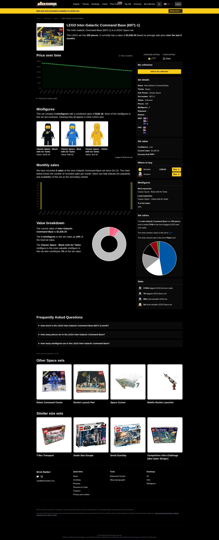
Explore (76, 4)
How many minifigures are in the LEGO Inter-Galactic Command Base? (75, 343)
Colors (104, 4)
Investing (77, 480)
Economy (137, 4)
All (148, 476)
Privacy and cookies (81, 494)
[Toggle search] (159, 4)
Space (56, 18)
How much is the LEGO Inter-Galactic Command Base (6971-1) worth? (75, 326)
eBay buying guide (117, 480)
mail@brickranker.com (45, 481)
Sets (148, 480)
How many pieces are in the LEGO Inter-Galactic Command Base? (73, 334)
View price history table (47, 98)
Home (38, 18)
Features (76, 491)
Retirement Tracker (117, 476)
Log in (178, 4)
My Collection (149, 4)
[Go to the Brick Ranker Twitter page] (37, 476)
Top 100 (128, 4)
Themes (85, 4)
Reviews (76, 484)
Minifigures (151, 484)
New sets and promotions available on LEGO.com (57, 11)
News (75, 476)
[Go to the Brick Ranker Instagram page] (42, 476)
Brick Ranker (43, 472)
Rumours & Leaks (80, 487)
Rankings (95, 4)
